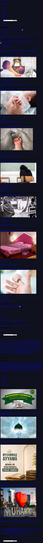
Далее (7, 330)
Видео (4, 18)
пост (12, 350)
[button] (3, 7)
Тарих (4, 15)
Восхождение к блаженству (17, 340)
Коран (4, 12)
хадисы (32, 350)
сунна (21, 350)
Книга (11, 366)
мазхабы (4, 350)
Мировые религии (4, 367)
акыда (4, 348)
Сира (4, 14)
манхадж (7, 350)
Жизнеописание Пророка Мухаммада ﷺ (31, 340)
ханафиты (29, 352)
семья (18, 350)
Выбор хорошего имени (5, 269)
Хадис (4, 13)
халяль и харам (10, 352)
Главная (4, 9)
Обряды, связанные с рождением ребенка (8, 90)
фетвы (29, 350)
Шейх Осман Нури (19, 347)
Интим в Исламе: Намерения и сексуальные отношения (11, 29)
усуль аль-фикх (26, 350)
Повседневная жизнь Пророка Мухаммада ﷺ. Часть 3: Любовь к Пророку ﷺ (19, 521)
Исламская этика (6, 80)
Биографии (17, 363)
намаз (10, 350)
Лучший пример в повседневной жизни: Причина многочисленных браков (14, 42)
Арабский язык (10, 363)
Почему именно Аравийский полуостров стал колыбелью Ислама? (15, 533)
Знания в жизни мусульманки (6, 162)
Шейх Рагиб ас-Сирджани (26, 347)
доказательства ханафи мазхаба (10, 348)
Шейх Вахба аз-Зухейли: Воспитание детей (8, 127)
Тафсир (3, 369)
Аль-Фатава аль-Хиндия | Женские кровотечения (9, 306)
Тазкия (4, 81)
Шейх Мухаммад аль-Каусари (12, 347)
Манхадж (38, 366)
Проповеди (5, 220)
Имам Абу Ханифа (14, 342)
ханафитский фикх (20, 352)
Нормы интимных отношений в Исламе (8, 231)
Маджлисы (23, 366)
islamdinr (2, 38)
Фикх (4, 11)
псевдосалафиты (15, 350)
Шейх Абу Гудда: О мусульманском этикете (11, 442)
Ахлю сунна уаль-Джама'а (5, 340)
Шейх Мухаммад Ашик (4, 347)
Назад (1, 330)
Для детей (4, 116)
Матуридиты (23, 342)
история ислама (27, 348)
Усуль (4, 16)
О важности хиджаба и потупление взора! (8, 195)
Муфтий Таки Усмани (10, 343)
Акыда (4, 10)
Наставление (32, 343)
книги (31, 348)
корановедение (36, 348)
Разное (24, 367)
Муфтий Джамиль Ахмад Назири (32, 342)
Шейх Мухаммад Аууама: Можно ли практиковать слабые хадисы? (17, 485)
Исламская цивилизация (7, 79)
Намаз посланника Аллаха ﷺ (22, 343)
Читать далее (17, 41)
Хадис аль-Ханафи (19, 346)
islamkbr (2, 158)
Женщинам (5, 31)
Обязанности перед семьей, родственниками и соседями (11, 56)
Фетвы (4, 17)
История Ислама (6, 186)
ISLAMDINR (2, 3)
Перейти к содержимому (5, 0)
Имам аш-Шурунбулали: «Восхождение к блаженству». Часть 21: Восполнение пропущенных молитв (22, 528)
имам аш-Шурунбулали (19, 348)
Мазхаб (30, 366)
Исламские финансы (31, 364)
